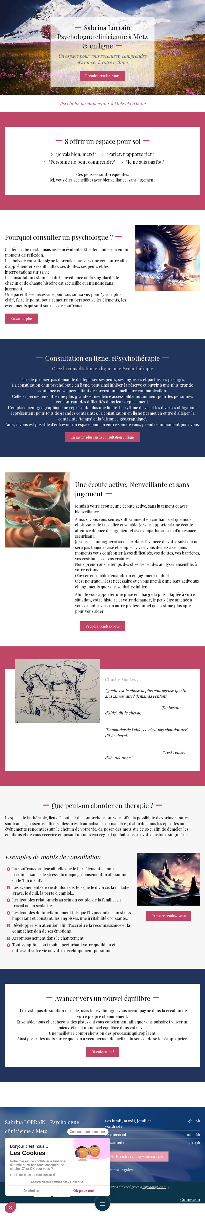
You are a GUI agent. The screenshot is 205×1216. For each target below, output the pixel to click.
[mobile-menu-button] (102, 1203)
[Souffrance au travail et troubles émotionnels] (168, 879)
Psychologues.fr (154, 1187)
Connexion (190, 1199)
